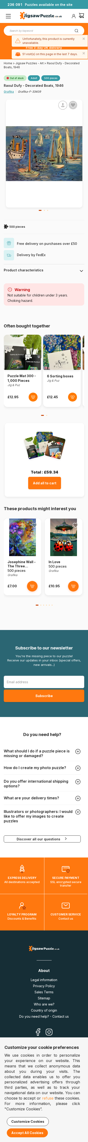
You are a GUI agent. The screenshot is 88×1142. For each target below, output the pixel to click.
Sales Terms (44, 992)
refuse (48, 1098)
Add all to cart (44, 483)
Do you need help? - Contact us (44, 1016)
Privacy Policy (44, 986)
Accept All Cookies (27, 1133)
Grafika (9, 91)
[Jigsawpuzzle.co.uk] (41, 16)
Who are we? (44, 1004)
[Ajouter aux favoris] (73, 105)
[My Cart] (81, 16)
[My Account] (74, 16)
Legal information (44, 980)
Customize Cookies (27, 1121)
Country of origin (44, 1010)
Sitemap (44, 998)
